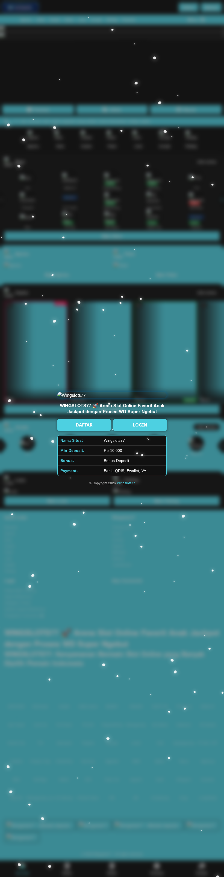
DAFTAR (84, 425)
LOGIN (140, 425)
